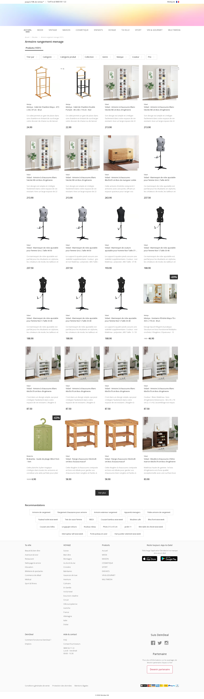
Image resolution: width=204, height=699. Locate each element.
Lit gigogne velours (69, 527)
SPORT (105, 567)
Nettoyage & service (33, 563)
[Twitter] (160, 643)
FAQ (65, 640)
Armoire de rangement (41, 512)
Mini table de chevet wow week (151, 527)
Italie (65, 620)
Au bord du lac (69, 563)
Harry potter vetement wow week (128, 534)
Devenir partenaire (160, 669)
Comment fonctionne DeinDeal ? (38, 640)
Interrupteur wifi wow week (72, 534)
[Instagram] (166, 643)
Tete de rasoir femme (73, 519)
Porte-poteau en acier (98, 534)
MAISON (105, 559)
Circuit (66, 600)
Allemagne (67, 616)
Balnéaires (67, 571)
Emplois (28, 644)
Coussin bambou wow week (112, 519)
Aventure (67, 579)
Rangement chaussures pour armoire (72, 512)
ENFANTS (105, 571)
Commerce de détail (33, 575)
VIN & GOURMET (108, 575)
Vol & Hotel (67, 591)
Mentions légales (81, 685)
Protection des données (62, 685)
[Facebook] (153, 643)
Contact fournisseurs (71, 644)
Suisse (66, 550)
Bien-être (67, 555)
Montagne (67, 559)
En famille (67, 587)
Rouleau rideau (90, 527)
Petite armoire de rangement (159, 512)
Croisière (67, 567)
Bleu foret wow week (156, 519)
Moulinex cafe (135, 519)
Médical (28, 579)
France (66, 612)
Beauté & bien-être (32, 550)
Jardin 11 (128, 527)
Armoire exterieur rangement (105, 512)
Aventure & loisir (31, 555)
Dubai (65, 624)
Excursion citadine (70, 596)
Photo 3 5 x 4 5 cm (110, 527)
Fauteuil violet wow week (48, 519)
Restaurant (29, 559)
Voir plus (102, 492)
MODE (104, 555)
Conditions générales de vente (37, 685)
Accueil (105, 550)
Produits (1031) (33, 47)
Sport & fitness (31, 583)
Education (29, 567)
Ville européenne (70, 604)
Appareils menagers (132, 512)
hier (170, 662)
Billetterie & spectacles (34, 571)
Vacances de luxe (70, 575)
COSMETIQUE (107, 563)
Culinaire (67, 583)
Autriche (66, 608)
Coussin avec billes (47, 527)
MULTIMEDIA (107, 579)
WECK (91, 519)
